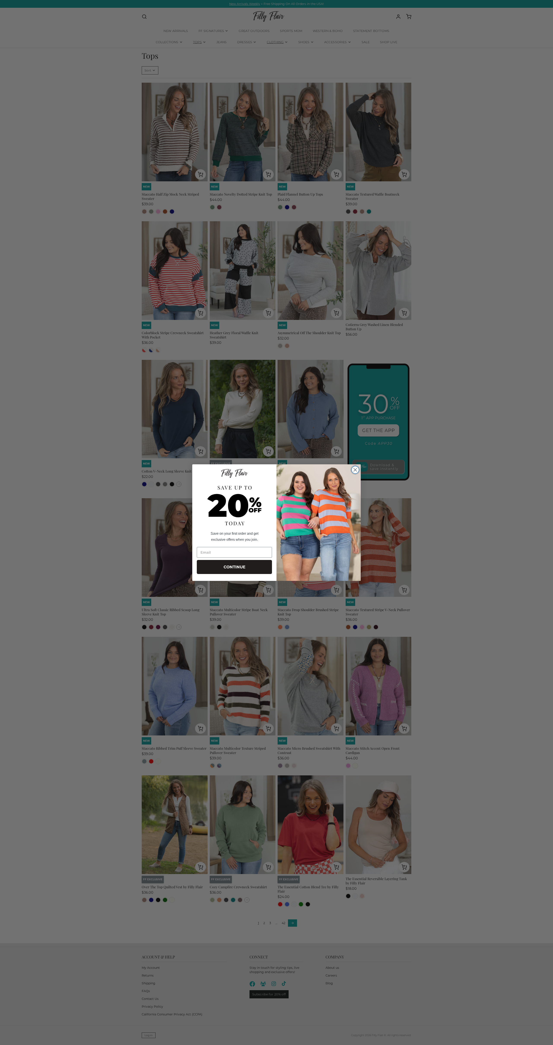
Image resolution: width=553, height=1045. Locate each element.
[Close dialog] (355, 470)
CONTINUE (234, 567)
